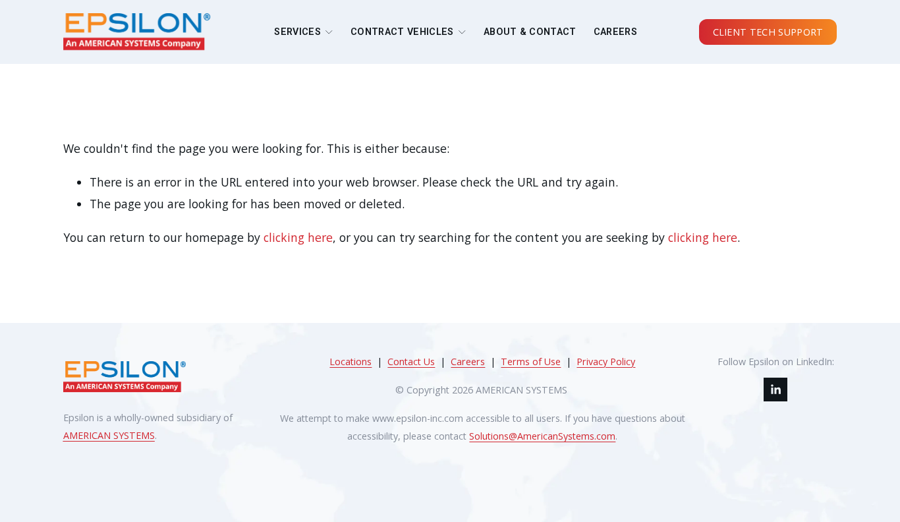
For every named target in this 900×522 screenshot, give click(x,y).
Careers (615, 32)
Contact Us (411, 361)
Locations (350, 361)
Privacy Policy (606, 361)
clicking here (298, 237)
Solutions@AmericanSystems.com (542, 436)
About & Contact (530, 32)
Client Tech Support (768, 32)
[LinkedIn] (775, 389)
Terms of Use (531, 361)
